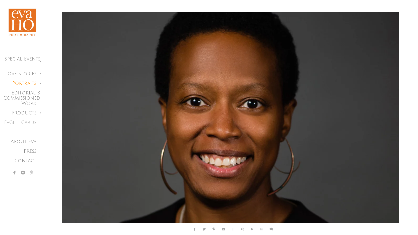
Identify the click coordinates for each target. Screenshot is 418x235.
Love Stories (20, 73)
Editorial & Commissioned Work (21, 98)
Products (24, 113)
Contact (25, 160)
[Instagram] (23, 172)
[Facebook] (14, 172)
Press (30, 151)
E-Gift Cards (20, 122)
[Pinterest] (31, 172)
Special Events (22, 59)
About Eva (23, 141)
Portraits (24, 83)
